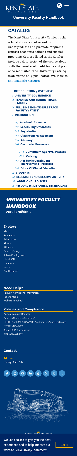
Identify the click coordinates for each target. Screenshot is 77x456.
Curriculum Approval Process (46, 151)
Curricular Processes (34, 144)
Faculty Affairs (17, 211)
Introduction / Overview (33, 91)
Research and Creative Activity (40, 176)
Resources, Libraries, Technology (42, 185)
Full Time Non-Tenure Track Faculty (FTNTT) (37, 108)
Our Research (11, 271)
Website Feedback (13, 300)
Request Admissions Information (21, 293)
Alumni (7, 243)
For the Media (11, 296)
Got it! (64, 444)
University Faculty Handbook (38, 17)
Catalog (31, 156)
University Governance (33, 95)
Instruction (24, 114)
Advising (26, 139)
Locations (9, 263)
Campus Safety (12, 251)
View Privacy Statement (31, 449)
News (6, 267)
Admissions (10, 239)
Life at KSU (9, 259)
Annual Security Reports (17, 314)
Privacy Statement (13, 326)
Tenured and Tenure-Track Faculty (36, 101)
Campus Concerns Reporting (19, 318)
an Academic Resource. (24, 80)
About (7, 231)
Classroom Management (36, 135)
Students (23, 172)
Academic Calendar (33, 122)
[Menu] (66, 6)
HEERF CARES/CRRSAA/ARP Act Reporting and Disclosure (35, 322)
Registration (28, 131)
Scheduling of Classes (35, 126)
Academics (9, 235)
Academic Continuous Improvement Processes (36, 162)
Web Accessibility (13, 334)
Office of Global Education (38, 168)
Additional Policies (32, 181)
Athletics (8, 247)
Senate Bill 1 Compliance (17, 330)
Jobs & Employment (14, 255)
